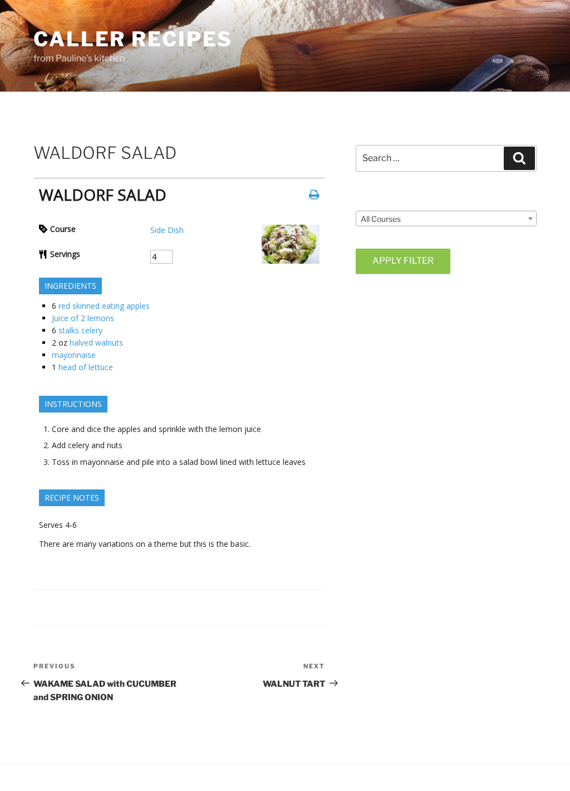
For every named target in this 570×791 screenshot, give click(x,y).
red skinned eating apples (104, 305)
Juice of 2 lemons (83, 318)
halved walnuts (96, 342)
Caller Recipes (133, 39)
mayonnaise (74, 355)
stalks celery (80, 330)
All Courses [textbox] (381, 219)
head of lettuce (85, 367)
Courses (371, 201)
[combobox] (446, 218)
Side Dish (167, 230)
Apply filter (403, 260)
